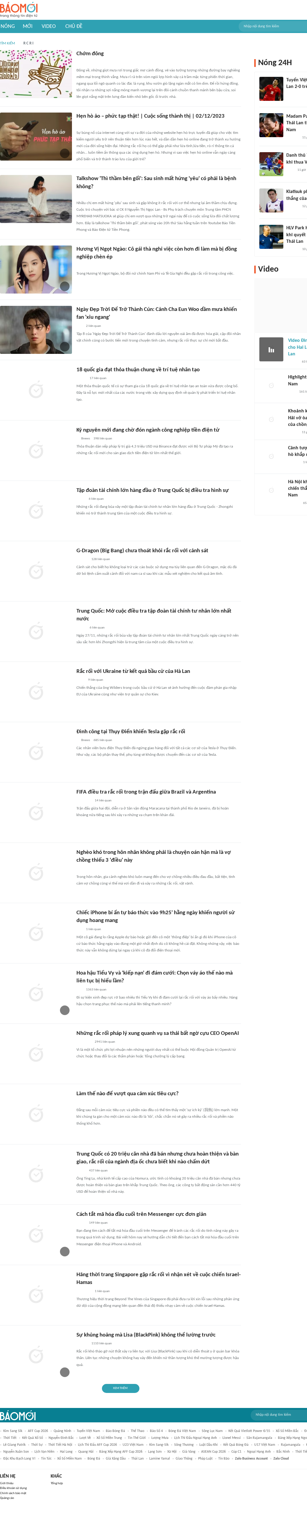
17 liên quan (98, 378)
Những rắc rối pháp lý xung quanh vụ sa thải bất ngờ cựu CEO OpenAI (157, 1033)
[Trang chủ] (18, 10)
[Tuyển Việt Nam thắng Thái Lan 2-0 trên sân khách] (271, 89)
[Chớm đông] (36, 74)
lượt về (85, 1438)
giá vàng (188, 1452)
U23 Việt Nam (133, 1445)
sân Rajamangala (259, 1438)
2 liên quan (93, 326)
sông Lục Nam (212, 1431)
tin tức (46, 1458)
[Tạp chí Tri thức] (290, 95)
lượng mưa (159, 1438)
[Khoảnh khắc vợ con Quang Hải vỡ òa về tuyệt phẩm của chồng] (271, 420)
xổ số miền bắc (287, 1431)
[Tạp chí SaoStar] (82, 266)
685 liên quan (103, 740)
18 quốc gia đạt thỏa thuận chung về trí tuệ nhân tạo (138, 370)
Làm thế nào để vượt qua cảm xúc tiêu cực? (127, 1094)
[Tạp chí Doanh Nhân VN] (80, 1171)
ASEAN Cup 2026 (213, 1452)
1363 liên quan (96, 989)
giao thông (184, 1458)
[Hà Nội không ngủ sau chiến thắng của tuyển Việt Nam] (271, 491)
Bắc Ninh (283, 1452)
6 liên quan (96, 499)
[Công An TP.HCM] (80, 499)
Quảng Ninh (62, 1431)
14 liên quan (103, 800)
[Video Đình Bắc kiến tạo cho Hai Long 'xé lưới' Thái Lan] (271, 349)
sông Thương (184, 1445)
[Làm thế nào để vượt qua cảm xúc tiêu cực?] (36, 1114)
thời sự (37, 1445)
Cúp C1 (236, 1452)
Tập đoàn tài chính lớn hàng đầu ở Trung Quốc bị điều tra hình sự (152, 490)
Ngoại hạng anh (259, 1452)
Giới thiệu (6, 1483)
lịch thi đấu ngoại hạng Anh (195, 1438)
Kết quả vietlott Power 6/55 (249, 1431)
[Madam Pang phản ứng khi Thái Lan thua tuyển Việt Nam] (271, 125)
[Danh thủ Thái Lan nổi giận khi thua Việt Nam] (271, 164)
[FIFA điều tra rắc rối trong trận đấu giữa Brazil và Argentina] (36, 812)
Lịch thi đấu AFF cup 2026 (97, 1445)
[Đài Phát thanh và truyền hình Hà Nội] (82, 125)
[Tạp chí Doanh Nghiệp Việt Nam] (81, 869)
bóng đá (94, 1458)
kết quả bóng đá (236, 1445)
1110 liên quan (101, 1343)
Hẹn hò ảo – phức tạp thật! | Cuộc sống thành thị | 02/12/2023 (150, 116)
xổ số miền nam (69, 1458)
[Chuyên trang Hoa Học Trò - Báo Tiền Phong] (79, 326)
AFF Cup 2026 (38, 1431)
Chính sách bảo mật (13, 1493)
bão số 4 (156, 1431)
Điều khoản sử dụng (13, 1488)
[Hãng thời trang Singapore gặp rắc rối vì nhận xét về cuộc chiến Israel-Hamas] (36, 1295)
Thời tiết (9, 1438)
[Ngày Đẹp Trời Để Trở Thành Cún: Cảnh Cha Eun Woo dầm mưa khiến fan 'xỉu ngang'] (36, 330)
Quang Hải (86, 1452)
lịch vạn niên (44, 1452)
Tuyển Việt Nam (88, 1431)
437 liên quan (98, 1170)
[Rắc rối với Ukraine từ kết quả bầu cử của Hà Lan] (36, 692)
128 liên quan (100, 559)
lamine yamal (159, 1458)
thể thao (137, 1431)
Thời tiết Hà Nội (60, 1445)
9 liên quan (95, 680)
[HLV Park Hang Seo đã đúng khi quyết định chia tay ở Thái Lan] (271, 237)
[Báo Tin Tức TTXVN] (80, 680)
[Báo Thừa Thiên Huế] (81, 63)
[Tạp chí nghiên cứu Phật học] (85, 1102)
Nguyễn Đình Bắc (61, 1438)
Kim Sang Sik (12, 1431)
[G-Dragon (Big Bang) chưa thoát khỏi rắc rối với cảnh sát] (36, 571)
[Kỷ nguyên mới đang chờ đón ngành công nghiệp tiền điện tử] (36, 450)
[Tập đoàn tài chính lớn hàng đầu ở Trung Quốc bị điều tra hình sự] (36, 511)
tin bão (223, 1458)
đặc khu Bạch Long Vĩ (19, 1458)
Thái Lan (137, 1458)
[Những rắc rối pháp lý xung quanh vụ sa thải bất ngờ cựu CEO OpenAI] (36, 1054)
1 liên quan (93, 929)
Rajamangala (290, 1445)
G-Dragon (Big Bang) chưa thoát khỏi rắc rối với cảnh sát (142, 551)
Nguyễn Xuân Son (16, 1452)
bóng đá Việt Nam (182, 1431)
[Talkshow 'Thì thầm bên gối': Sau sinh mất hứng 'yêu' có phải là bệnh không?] (36, 199)
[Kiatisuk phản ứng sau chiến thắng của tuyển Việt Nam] (271, 200)
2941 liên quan (105, 1042)
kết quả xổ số (32, 1438)
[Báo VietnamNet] (293, 362)
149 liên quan (98, 1223)
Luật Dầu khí (208, 1445)
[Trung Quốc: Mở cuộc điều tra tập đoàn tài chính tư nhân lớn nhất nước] (36, 631)
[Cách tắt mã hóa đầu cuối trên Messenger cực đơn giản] (36, 1235)
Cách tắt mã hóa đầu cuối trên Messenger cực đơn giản (141, 1214)
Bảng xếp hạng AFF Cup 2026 (120, 1452)
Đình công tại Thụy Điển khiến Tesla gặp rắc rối (130, 732)
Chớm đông (90, 54)
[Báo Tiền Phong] (82, 195)
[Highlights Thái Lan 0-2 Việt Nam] (271, 386)
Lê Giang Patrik (14, 1445)
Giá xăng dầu (116, 1458)
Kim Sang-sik (158, 1445)
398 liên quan (103, 438)
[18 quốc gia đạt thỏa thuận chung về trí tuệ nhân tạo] (36, 390)
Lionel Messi (231, 1438)
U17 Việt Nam (264, 1445)
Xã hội (172, 1452)
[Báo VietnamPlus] (83, 801)
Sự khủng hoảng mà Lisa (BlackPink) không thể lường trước (146, 1335)
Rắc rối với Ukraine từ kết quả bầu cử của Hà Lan (133, 671)
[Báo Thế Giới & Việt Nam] (80, 1223)
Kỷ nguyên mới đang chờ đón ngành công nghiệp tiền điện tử (147, 430)
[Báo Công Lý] (81, 378)
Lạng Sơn (155, 1452)
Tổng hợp (57, 1483)
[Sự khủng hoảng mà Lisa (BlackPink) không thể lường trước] (36, 1355)
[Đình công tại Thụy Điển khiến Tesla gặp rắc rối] (36, 752)
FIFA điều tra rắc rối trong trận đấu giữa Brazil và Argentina (146, 792)
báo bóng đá (115, 1431)
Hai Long (66, 1452)
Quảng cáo (7, 1498)
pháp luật (205, 1458)
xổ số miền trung (109, 1438)
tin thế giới (137, 1438)
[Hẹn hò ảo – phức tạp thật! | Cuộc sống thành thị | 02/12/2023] (36, 137)
